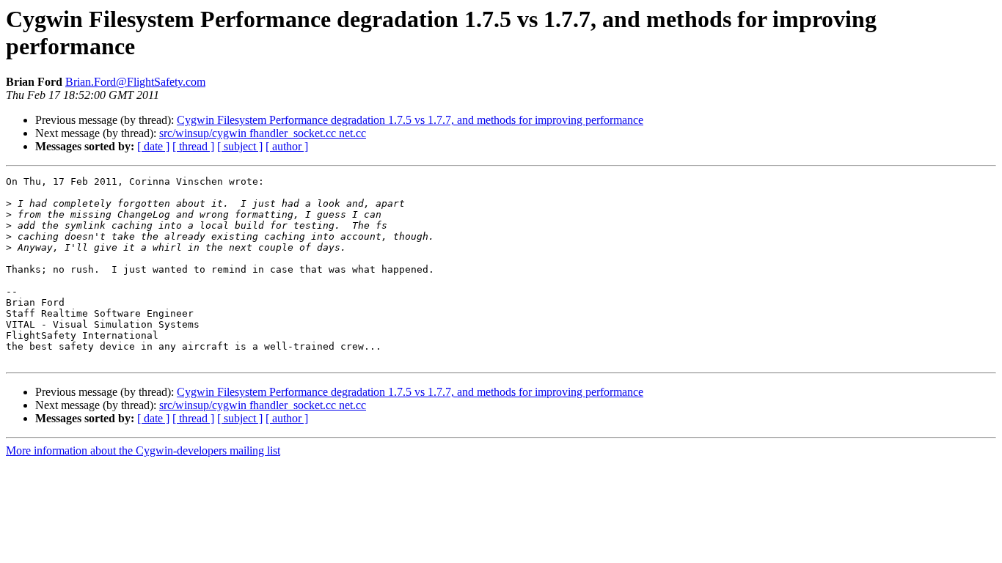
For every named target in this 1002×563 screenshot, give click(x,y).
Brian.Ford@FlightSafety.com (135, 82)
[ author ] (287, 146)
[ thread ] (193, 146)
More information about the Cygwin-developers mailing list (143, 450)
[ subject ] (240, 146)
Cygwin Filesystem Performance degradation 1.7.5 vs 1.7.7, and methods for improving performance (410, 120)
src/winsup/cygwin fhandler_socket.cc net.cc (262, 133)
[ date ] (153, 146)
